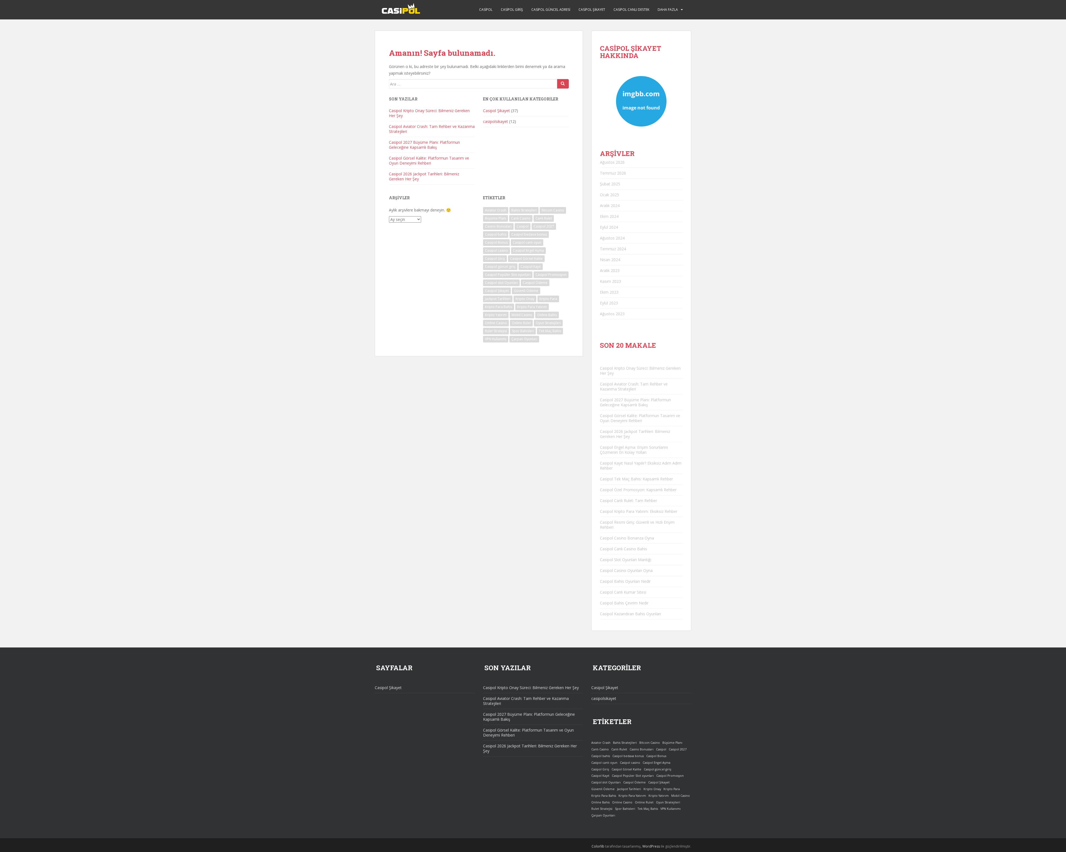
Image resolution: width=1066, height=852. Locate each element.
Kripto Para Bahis (498, 306)
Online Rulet (521, 323)
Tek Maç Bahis (550, 331)
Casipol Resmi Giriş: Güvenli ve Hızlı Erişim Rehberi (637, 525)
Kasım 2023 (610, 281)
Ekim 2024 (609, 216)
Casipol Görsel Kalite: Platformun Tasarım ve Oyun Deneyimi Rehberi (429, 160)
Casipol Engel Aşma (528, 250)
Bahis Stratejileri (524, 210)
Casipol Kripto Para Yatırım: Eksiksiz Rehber (638, 511)
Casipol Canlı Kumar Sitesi (623, 592)
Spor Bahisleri (523, 331)
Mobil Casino (522, 314)
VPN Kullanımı (495, 339)
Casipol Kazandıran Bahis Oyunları (630, 613)
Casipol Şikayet (592, 9)
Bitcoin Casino (553, 210)
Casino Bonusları (498, 226)
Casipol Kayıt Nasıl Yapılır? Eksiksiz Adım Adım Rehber (641, 465)
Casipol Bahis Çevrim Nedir (624, 603)
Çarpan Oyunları (524, 339)
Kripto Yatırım (496, 314)
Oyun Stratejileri (548, 323)
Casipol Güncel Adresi (550, 9)
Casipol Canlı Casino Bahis (623, 548)
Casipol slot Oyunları (501, 282)
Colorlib (598, 846)
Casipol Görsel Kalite (526, 258)
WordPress (651, 846)
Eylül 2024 (609, 227)
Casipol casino (496, 250)
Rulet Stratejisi (496, 331)
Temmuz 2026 (613, 173)
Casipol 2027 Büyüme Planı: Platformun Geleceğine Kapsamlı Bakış (424, 145)
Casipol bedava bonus (529, 234)
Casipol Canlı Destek (631, 9)
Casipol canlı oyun (527, 242)
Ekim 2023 (609, 292)
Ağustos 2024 (612, 238)
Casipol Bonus (496, 242)
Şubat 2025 (610, 183)
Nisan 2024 (610, 259)
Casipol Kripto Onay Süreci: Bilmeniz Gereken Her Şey (429, 113)
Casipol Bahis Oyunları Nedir (625, 581)
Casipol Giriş (512, 9)
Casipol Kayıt (531, 266)
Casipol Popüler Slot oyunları (508, 274)
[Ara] (563, 84)
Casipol (485, 9)
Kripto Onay (525, 298)
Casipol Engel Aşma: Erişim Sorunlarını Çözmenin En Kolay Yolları (634, 450)
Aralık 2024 (610, 205)
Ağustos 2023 (612, 313)
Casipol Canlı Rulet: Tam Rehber (628, 500)
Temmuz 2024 (613, 248)
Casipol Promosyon (551, 274)
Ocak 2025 (609, 194)
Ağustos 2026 (612, 162)
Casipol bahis (495, 234)
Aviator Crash (495, 210)
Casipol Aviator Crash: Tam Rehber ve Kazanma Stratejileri (432, 129)
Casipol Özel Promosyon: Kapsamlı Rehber (638, 489)
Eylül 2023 (609, 303)
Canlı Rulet (543, 218)
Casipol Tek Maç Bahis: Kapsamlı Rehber (636, 479)
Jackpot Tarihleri (498, 298)
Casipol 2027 (544, 226)
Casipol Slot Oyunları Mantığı (625, 559)
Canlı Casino (521, 218)
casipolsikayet (495, 121)
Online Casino (496, 323)
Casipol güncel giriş (500, 266)
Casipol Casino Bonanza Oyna (627, 538)
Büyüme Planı (495, 218)
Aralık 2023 (610, 270)
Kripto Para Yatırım (532, 306)
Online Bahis (547, 314)
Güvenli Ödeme (526, 290)
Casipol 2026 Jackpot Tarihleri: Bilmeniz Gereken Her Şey (424, 176)
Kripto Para (548, 298)
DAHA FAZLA (668, 9)
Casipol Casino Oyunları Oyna (626, 570)
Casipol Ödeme (535, 282)
